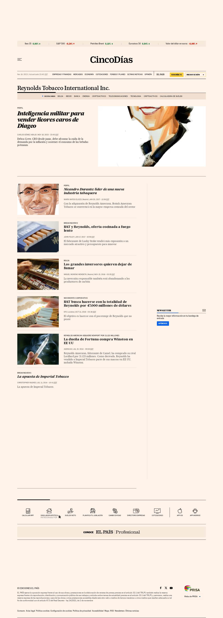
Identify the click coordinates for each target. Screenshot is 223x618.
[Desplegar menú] (19, 59)
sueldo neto (70, 515)
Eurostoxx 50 (135, 44)
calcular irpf (28, 515)
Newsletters (119, 611)
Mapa (106, 611)
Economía (89, 74)
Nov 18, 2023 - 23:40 (48, 135)
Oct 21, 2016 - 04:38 (85, 312)
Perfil (20, 108)
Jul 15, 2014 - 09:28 (83, 349)
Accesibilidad (98, 611)
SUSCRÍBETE (176, 75)
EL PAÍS (159, 73)
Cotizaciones (102, 74)
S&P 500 (60, 44)
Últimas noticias (135, 74)
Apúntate (162, 323)
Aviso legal (30, 611)
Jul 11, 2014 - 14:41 (47, 383)
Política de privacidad (82, 611)
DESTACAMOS (49, 96)
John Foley (69, 237)
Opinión (148, 74)
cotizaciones (157, 515)
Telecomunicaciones (118, 96)
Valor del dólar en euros (176, 44)
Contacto (21, 611)
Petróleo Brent (97, 44)
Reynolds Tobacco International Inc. (63, 88)
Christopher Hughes (26, 383)
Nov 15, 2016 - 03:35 (104, 274)
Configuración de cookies (61, 611)
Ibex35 (69, 96)
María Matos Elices (72, 199)
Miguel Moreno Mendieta (75, 274)
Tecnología (135, 96)
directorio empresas (136, 515)
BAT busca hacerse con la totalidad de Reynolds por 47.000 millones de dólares (97, 303)
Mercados (78, 74)
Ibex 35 (28, 44)
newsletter (164, 310)
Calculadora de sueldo (171, 96)
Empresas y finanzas (61, 74)
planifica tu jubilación (93, 515)
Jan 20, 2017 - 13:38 (99, 199)
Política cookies (42, 611)
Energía (86, 96)
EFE (65, 312)
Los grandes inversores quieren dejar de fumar (98, 266)
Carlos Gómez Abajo (27, 135)
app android (195, 515)
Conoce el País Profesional (111, 532)
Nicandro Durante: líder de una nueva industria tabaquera (94, 191)
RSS (112, 611)
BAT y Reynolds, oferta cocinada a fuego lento (97, 228)
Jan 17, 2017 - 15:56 (85, 237)
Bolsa (60, 96)
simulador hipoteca (49, 515)
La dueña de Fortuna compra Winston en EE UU (98, 341)
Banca (77, 96)
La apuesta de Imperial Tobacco (43, 377)
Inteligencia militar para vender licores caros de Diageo (50, 119)
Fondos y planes (117, 74)
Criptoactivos (99, 96)
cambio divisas (115, 515)
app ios (180, 515)
